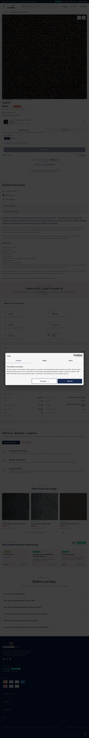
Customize (43, 381)
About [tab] (70, 360)
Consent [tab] (18, 360)
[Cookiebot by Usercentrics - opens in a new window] (74, 355)
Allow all (69, 381)
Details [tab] (44, 360)
